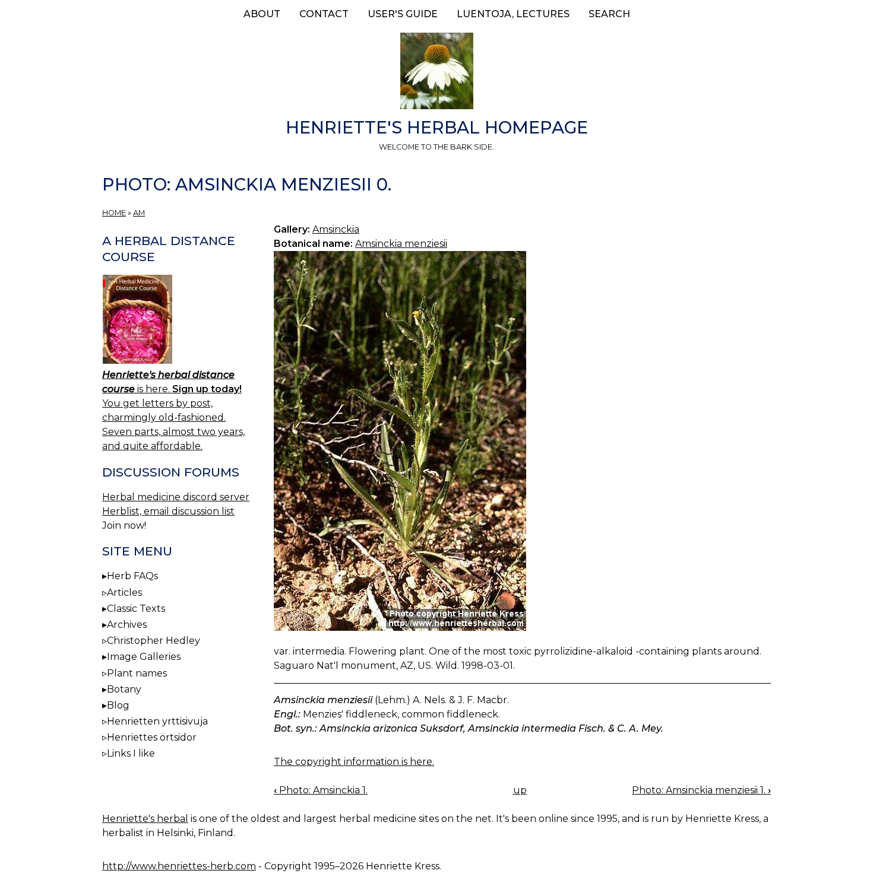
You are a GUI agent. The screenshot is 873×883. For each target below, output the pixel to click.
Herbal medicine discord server (175, 497)
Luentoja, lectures (513, 14)
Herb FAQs (132, 576)
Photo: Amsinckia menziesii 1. (701, 790)
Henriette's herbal (145, 818)
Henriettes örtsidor (152, 737)
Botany (124, 689)
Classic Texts (136, 608)
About (261, 14)
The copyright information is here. (354, 761)
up (520, 790)
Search (609, 14)
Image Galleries (144, 656)
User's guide (403, 14)
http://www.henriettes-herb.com (179, 866)
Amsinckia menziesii (401, 243)
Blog (118, 705)
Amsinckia (335, 229)
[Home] (436, 73)
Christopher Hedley (153, 640)
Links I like (131, 753)
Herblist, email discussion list (168, 511)
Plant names (137, 673)
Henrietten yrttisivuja (157, 721)
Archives (127, 624)
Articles (124, 592)
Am (139, 212)
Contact (324, 14)
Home (114, 212)
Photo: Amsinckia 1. (321, 790)
